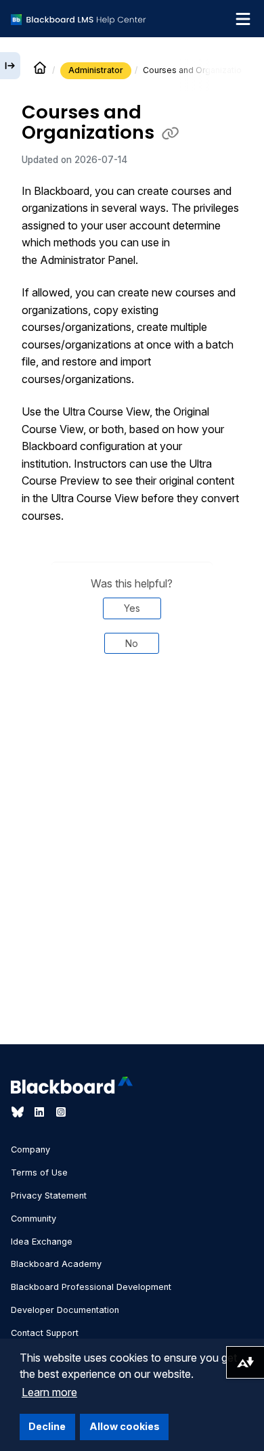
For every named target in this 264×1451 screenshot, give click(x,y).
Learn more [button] (49, 1392)
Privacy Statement (49, 1195)
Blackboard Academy (56, 1264)
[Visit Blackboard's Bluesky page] (19, 1112)
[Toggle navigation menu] (243, 18)
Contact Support (45, 1333)
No (131, 643)
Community (33, 1218)
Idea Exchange (41, 1241)
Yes (132, 608)
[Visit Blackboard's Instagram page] (61, 1112)
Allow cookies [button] (124, 1426)
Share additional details (132, 710)
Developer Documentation (65, 1310)
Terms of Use (39, 1172)
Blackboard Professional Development (91, 1287)
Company (30, 1149)
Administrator (95, 70)
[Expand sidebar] (10, 65)
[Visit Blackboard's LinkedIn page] (40, 1112)
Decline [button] (47, 1426)
